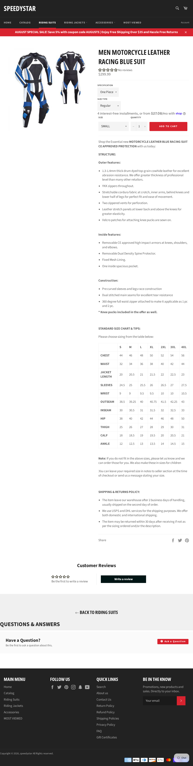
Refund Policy (105, 712)
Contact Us (103, 699)
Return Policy (105, 706)
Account (185, 22)
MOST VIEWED (132, 23)
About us (102, 693)
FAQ (99, 731)
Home (7, 23)
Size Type (102, 99)
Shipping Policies (107, 718)
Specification (105, 85)
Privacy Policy (105, 725)
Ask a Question (175, 641)
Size (100, 117)
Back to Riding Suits (98, 612)
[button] (108, 70)
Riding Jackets (75, 23)
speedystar (20, 8)
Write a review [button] (123, 579)
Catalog (25, 23)
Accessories (105, 23)
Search (101, 687)
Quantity (136, 117)
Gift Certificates (106, 737)
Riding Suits (47, 23)
